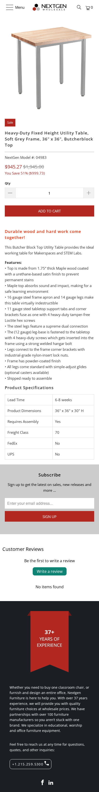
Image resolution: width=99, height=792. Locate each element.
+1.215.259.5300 (27, 764)
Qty (7, 183)
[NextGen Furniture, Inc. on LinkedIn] (51, 782)
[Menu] (7, 7)
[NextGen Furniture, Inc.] (49, 7)
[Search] (79, 7)
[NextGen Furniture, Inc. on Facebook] (42, 782)
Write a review (49, 571)
